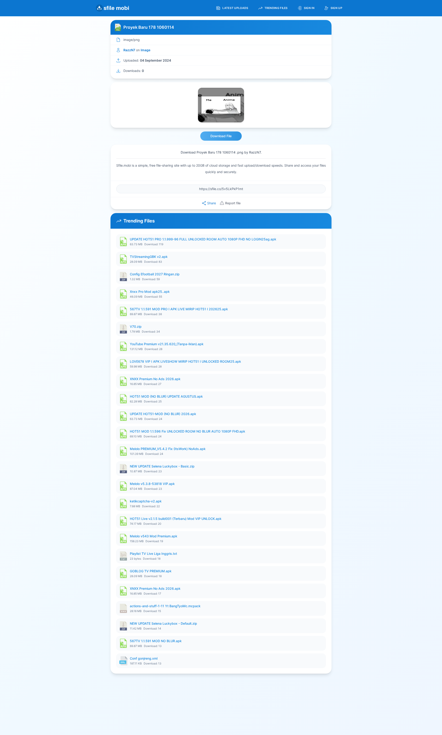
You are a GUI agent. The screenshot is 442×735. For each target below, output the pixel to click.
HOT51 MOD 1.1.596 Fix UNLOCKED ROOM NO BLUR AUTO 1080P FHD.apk (187, 431)
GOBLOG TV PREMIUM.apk (151, 571)
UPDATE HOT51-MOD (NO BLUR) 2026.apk (163, 414)
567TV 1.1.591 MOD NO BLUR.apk (156, 641)
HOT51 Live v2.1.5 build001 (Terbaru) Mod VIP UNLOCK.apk (175, 519)
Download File (221, 136)
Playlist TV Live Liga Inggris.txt (153, 554)
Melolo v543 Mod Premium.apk (153, 536)
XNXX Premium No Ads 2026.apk (155, 379)
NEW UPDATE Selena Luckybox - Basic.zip (162, 466)
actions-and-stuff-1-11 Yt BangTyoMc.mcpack (165, 606)
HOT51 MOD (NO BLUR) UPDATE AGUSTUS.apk (166, 396)
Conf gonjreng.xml (143, 658)
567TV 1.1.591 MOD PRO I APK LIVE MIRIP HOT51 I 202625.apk (179, 309)
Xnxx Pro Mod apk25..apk (150, 291)
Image (145, 50)
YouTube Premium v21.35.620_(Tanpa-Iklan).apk (167, 344)
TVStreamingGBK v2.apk (149, 257)
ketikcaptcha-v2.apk (146, 501)
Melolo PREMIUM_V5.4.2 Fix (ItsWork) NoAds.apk (168, 449)
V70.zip (136, 326)
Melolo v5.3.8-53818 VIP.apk (152, 484)
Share (211, 203)
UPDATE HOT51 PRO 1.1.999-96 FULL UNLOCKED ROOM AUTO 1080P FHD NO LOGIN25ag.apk (203, 239)
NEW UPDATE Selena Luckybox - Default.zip (163, 623)
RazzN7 (129, 50)
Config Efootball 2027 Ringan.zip (155, 274)
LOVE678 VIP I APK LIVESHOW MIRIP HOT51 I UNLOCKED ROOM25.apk (185, 361)
